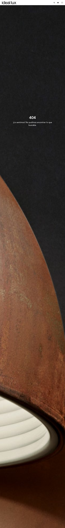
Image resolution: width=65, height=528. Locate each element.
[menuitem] (54, 2)
